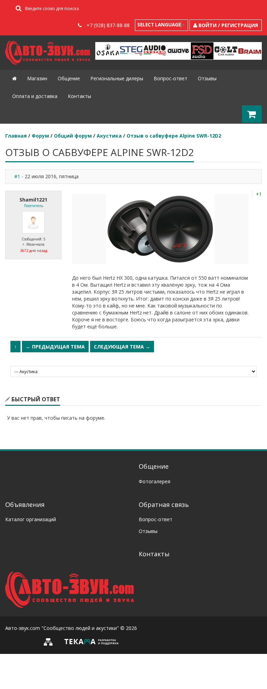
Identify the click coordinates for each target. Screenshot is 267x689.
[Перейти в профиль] (33, 222)
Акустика (109, 135)
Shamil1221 (33, 199)
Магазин (37, 78)
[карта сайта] (50, 641)
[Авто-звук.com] (69, 589)
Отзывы (207, 78)
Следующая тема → (122, 346)
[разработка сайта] (91, 641)
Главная (16, 135)
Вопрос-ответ (170, 78)
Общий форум (73, 135)
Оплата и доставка (34, 96)
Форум (40, 135)
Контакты (79, 96)
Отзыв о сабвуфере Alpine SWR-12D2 (174, 135)
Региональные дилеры (116, 78)
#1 (17, 176)
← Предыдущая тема (55, 346)
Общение (69, 78)
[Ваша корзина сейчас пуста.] (252, 114)
